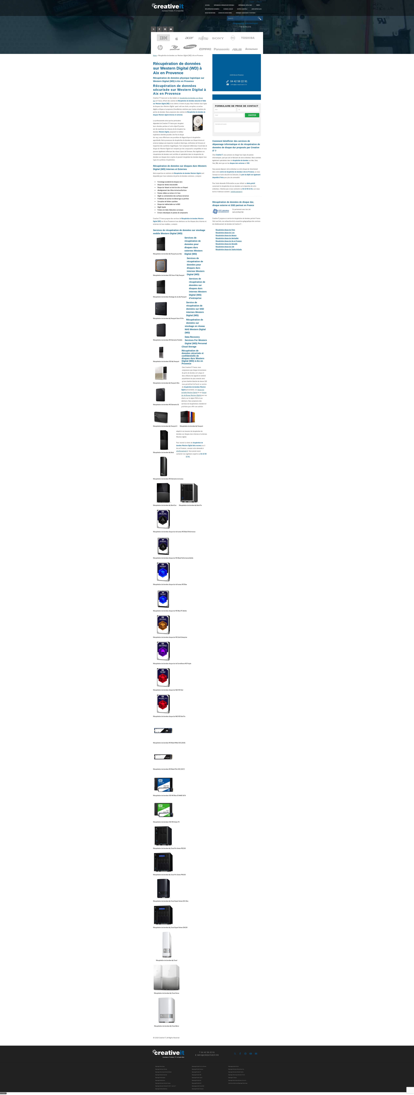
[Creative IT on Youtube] (170, 29)
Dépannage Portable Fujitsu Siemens (199, 1066)
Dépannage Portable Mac (196, 1080)
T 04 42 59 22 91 (245, 27)
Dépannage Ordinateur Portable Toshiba (235, 1072)
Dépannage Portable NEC (197, 1083)
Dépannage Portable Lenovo (197, 1077)
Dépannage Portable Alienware (161, 1074)
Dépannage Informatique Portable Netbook (163, 1072)
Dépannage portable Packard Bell (198, 1086)
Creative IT (167, 7)
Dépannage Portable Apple (160, 1077)
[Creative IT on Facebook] (159, 29)
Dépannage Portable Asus (160, 1080)
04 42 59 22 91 (238, 81)
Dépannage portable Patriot (233, 1066)
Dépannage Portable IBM (196, 1074)
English (252, 2)
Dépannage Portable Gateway (197, 1069)
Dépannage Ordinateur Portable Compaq (162, 1083)
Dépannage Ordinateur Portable (161, 1069)
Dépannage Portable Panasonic (198, 1089)
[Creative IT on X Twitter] (153, 29)
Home (155, 55)
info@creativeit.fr (182, 451)
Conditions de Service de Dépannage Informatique (237, 1083)
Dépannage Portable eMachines (161, 1089)
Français (259, 2)
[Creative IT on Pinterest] (165, 29)
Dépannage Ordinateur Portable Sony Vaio (236, 1069)
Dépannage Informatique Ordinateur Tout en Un (237, 1080)
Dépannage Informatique (160, 1066)
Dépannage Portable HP (196, 1072)
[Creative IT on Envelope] (256, 1053)
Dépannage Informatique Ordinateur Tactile (236, 1074)
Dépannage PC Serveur (232, 1077)
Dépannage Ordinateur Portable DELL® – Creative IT (165, 1086)
